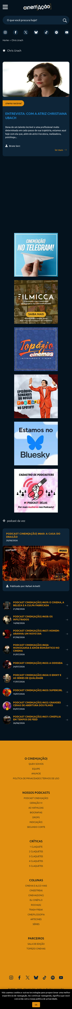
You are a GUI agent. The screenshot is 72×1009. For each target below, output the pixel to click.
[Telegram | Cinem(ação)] (36, 254)
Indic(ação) (36, 822)
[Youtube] (66, 32)
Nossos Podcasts (36, 793)
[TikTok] (46, 32)
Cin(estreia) (36, 890)
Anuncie (36, 773)
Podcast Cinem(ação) (36, 798)
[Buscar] (65, 21)
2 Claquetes (36, 851)
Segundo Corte (36, 826)
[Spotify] (56, 32)
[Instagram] (5, 32)
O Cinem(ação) (36, 758)
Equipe (36, 768)
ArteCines (36, 919)
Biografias (36, 812)
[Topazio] (36, 348)
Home (6, 40)
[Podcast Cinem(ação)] (36, 396)
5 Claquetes (36, 865)
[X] (25, 32)
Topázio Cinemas (36, 948)
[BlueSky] (36, 32)
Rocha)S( (36, 904)
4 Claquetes (36, 861)
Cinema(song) (36, 895)
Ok (36, 1004)
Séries (36, 924)
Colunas (36, 880)
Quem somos (36, 763)
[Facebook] (15, 32)
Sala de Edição (36, 943)
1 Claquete (36, 846)
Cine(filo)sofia (36, 914)
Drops (36, 817)
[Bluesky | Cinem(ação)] (36, 443)
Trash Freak (36, 909)
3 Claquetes (36, 856)
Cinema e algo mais (36, 885)
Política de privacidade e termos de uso (36, 778)
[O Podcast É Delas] (36, 490)
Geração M (36, 802)
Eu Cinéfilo (36, 900)
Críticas (36, 841)
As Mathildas (36, 807)
